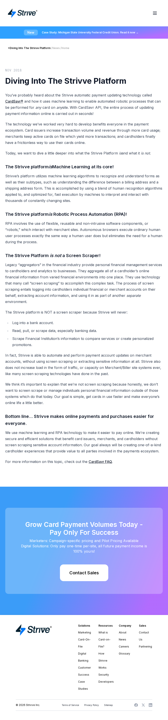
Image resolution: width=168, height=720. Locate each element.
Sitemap (108, 705)
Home (65, 48)
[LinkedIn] (150, 705)
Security (103, 674)
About (122, 632)
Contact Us (144, 636)
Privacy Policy (91, 705)
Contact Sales (84, 572)
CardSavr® (14, 101)
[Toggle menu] (155, 13)
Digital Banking (83, 657)
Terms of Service (70, 705)
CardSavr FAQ (100, 461)
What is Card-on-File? (104, 639)
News (56, 48)
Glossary (124, 653)
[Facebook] (136, 705)
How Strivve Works (102, 660)
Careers (124, 646)
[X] (143, 705)
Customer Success (84, 671)
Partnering (145, 646)
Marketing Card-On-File (84, 639)
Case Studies (83, 685)
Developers (105, 681)
